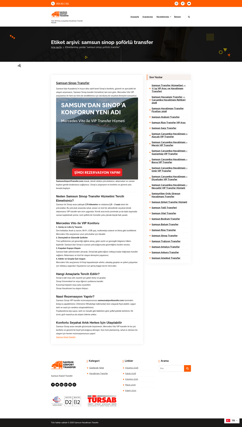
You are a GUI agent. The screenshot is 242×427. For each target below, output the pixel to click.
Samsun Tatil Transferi (164, 207)
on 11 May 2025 (68, 46)
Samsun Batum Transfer (165, 224)
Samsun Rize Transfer (164, 230)
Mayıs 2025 (130, 385)
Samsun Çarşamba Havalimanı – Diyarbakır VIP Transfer (169, 178)
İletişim (177, 17)
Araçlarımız (147, 17)
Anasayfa (134, 17)
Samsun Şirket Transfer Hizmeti (169, 202)
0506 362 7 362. (62, 4)
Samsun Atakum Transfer (166, 117)
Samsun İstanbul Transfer (166, 258)
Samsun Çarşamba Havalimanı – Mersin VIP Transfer (169, 143)
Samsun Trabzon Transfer (166, 241)
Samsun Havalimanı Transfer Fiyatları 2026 (168, 110)
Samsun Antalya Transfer (166, 247)
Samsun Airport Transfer (89, 46)
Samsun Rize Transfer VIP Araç (169, 122)
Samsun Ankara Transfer (165, 252)
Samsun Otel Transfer (164, 213)
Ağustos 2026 (131, 368)
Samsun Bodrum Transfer (166, 219)
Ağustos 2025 (131, 379)
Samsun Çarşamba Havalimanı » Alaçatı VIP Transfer (170, 135)
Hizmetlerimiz (163, 17)
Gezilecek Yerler (96, 368)
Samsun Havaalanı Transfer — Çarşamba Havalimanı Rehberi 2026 (169, 100)
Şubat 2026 (130, 373)
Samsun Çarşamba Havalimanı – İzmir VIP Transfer (169, 169)
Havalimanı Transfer (112, 46)
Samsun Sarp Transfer (164, 128)
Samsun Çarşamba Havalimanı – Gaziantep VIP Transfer (169, 152)
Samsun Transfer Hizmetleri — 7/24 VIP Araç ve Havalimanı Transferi (169, 88)
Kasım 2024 (130, 390)
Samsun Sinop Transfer (72, 83)
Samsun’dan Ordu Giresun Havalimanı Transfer (166, 195)
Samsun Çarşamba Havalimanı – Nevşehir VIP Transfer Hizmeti (169, 186)
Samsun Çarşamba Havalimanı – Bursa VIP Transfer (169, 161)
